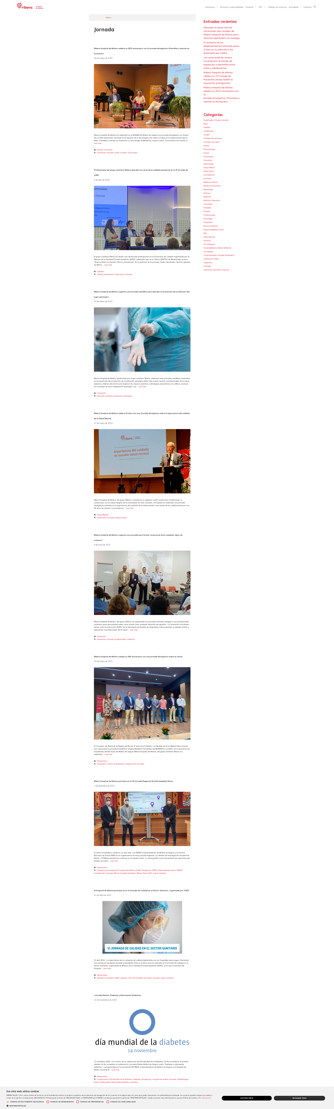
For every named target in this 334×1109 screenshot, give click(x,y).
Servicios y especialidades (232, 7)
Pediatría (207, 208)
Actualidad (293, 7)
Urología (207, 266)
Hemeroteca (102, 761)
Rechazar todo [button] (299, 1098)
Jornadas (207, 178)
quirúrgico (127, 396)
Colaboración (102, 1079)
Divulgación (146, 870)
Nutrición (207, 197)
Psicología (208, 218)
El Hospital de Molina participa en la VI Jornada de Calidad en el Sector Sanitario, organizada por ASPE (141, 890)
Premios (207, 211)
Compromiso (119, 274)
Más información (204, 1098)
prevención (118, 396)
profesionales (120, 639)
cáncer (110, 764)
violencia (131, 639)
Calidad (100, 271)
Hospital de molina (144, 978)
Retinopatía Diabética (120, 1082)
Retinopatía (105, 1082)
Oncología (208, 204)
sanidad (162, 873)
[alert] (167, 1098)
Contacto (307, 7)
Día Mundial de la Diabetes (120, 1079)
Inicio (108, 17)
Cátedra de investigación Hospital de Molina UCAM (119, 870)
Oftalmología (182, 1079)
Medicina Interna (211, 182)
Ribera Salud (142, 873)
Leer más (98, 143)
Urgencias (208, 262)
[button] (315, 7)
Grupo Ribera (209, 167)
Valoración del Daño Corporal (216, 270)
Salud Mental (102, 515)
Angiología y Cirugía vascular (216, 120)
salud (155, 873)
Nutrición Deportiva (212, 200)
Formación (108, 150)
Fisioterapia (208, 156)
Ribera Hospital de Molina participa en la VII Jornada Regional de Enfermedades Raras (133, 781)
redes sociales (121, 152)
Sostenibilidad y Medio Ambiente (217, 248)
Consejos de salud (211, 142)
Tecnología (132, 152)
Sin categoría (209, 244)
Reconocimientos (211, 226)
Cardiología (209, 131)
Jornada (110, 152)
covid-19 (131, 978)
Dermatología (209, 149)
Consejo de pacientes (213, 138)
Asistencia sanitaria (105, 978)
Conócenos (210, 7)
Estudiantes (119, 764)
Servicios (207, 240)
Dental (206, 145)
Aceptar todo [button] (246, 1098)
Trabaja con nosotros (277, 7)
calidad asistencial (105, 274)
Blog (205, 123)
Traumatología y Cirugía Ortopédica (219, 255)
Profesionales (209, 215)
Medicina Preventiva (212, 186)
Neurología (208, 189)
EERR (154, 870)
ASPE (117, 978)
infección (101, 396)
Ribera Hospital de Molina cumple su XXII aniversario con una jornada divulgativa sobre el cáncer (138, 656)
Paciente (249, 7)
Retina (96, 1082)
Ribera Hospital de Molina (125, 873)
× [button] (331, 1090)
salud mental (120, 517)
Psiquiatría (208, 222)
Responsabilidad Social (213, 229)
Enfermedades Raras (167, 870)
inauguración (130, 764)
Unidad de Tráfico (211, 259)
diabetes (137, 1079)
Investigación (99, 873)
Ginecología (209, 164)
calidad (123, 978)
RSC (261, 7)
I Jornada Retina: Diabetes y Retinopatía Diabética (117, 995)
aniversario (101, 517)
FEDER (179, 870)
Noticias (207, 193)
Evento (100, 150)
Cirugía (207, 134)
